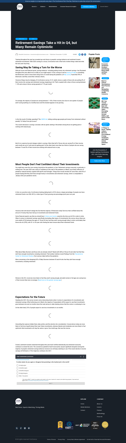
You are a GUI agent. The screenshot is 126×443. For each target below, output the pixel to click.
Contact (83, 410)
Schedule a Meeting (88, 6)
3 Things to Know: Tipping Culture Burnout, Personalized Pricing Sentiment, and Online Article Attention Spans (106, 136)
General (33, 38)
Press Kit (99, 416)
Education (105, 78)
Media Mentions (53, 6)
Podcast (99, 410)
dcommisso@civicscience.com (39, 54)
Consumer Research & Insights (68, 6)
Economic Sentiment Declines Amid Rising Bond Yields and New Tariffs (105, 69)
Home (82, 404)
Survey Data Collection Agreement (76, 439)
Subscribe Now (99, 161)
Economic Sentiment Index (105, 60)
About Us (34, 6)
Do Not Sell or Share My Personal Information (99, 439)
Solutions (42, 6)
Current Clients (104, 6)
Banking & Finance (21, 38)
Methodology (101, 413)
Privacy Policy (61, 439)
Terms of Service (51, 439)
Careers (99, 407)
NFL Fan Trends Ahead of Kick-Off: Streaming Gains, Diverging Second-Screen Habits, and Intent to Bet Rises (106, 110)
